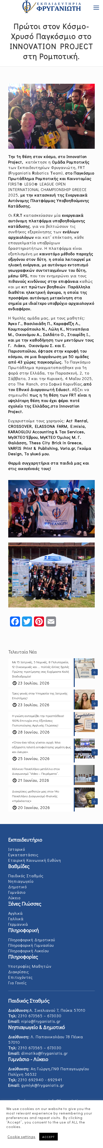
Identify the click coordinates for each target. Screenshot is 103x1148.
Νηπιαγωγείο (21, 881)
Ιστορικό (16, 849)
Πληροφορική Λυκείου (28, 950)
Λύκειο (14, 897)
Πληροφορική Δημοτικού (31, 939)
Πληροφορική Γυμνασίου (31, 945)
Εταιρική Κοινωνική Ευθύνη (34, 860)
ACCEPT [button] (48, 1136)
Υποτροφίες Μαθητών (30, 966)
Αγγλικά (15, 913)
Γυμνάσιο (17, 892)
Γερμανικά (18, 924)
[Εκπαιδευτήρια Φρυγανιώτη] (51, 7)
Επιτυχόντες (20, 977)
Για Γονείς (17, 982)
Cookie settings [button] (22, 1136)
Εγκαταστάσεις (23, 854)
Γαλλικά (16, 918)
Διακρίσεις (18, 971)
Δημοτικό (17, 886)
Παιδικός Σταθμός (26, 875)
